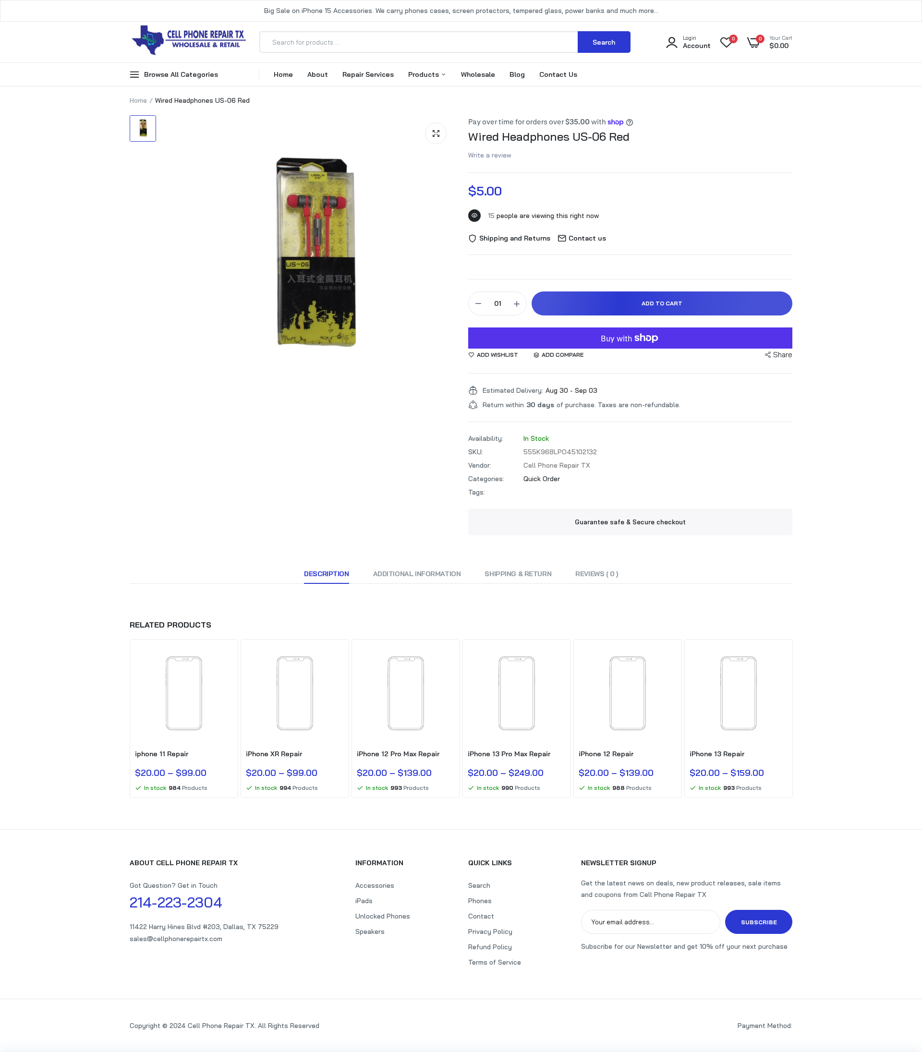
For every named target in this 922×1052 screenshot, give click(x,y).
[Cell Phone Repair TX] (190, 42)
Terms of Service (494, 962)
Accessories (374, 885)
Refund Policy (490, 947)
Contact (481, 916)
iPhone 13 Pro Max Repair (509, 754)
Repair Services (368, 74)
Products (424, 74)
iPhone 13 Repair (717, 754)
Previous (130, 720)
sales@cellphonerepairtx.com (176, 938)
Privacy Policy (490, 931)
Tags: (476, 492)
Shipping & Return (518, 573)
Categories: (486, 478)
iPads (364, 900)
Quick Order (541, 478)
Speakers (370, 931)
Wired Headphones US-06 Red (549, 136)
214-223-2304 (176, 902)
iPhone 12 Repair (606, 754)
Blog (517, 74)
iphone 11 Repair (161, 754)
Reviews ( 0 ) (596, 573)
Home (283, 74)
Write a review (489, 155)
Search (479, 885)
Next (792, 720)
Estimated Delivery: (513, 390)
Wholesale (478, 74)
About (317, 74)
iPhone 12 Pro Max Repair (398, 754)
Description (326, 573)
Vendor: (479, 465)
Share (782, 354)
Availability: (485, 438)
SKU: (475, 451)
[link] (224, 660)
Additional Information (417, 573)
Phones (480, 900)
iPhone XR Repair (274, 754)
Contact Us (558, 74)
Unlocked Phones (382, 916)
